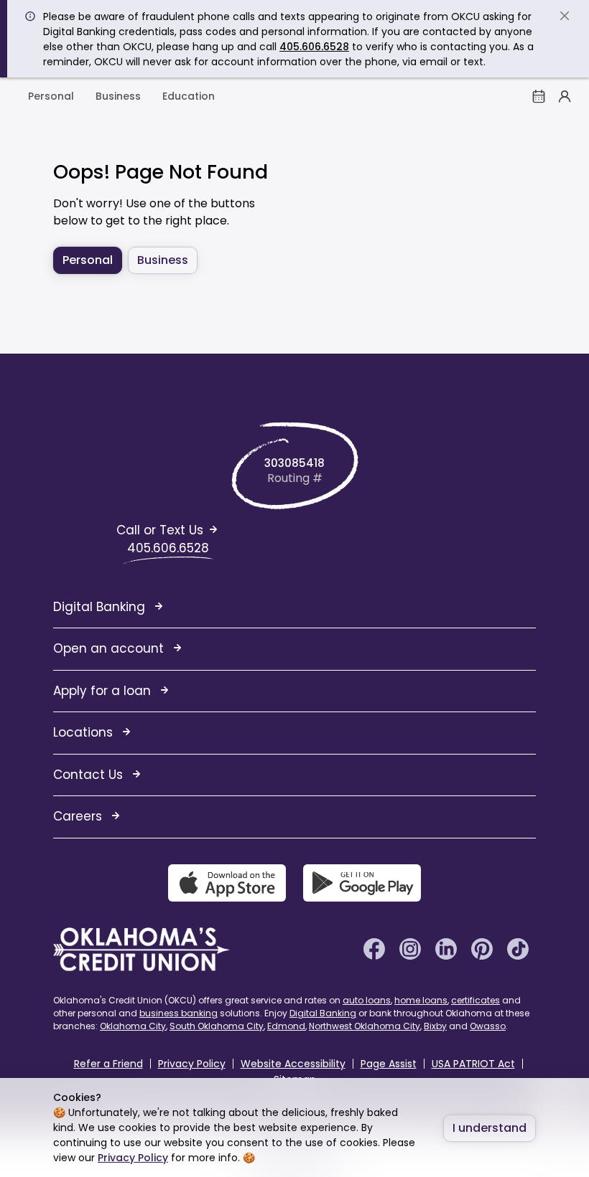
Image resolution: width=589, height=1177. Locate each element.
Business (118, 96)
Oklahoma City (133, 1026)
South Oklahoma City (217, 1026)
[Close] (564, 16)
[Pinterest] (482, 948)
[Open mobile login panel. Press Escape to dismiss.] (564, 96)
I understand (490, 1128)
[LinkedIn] (446, 948)
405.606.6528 (314, 46)
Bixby (435, 1026)
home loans (420, 1000)
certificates (475, 1000)
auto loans (367, 1000)
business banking (178, 1013)
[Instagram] (410, 948)
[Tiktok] (518, 948)
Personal (51, 96)
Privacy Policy (133, 1157)
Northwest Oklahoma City (364, 1026)
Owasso (488, 1026)
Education (188, 96)
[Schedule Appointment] (539, 96)
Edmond (286, 1026)
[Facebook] (374, 948)
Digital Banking (322, 1013)
